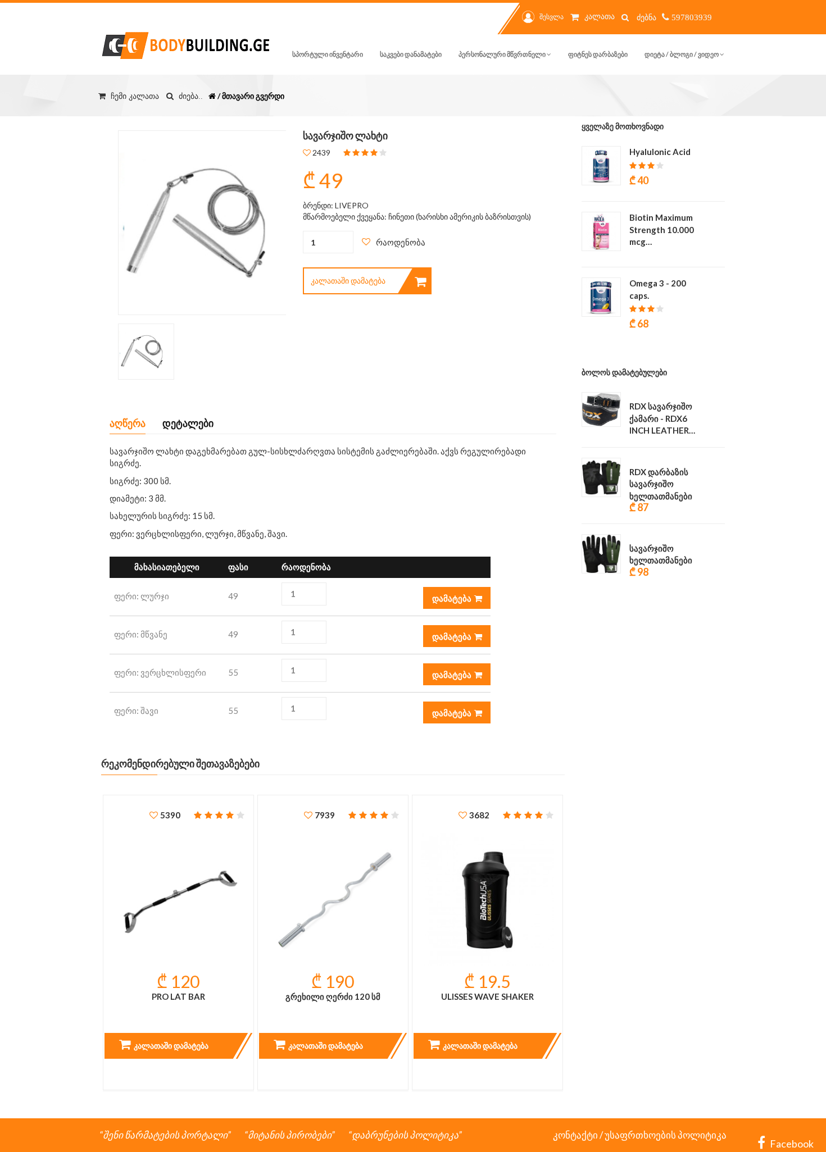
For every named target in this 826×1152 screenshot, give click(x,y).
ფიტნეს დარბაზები (598, 54)
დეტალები (188, 423)
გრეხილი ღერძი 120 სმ (332, 996)
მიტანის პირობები (290, 1135)
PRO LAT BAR (178, 996)
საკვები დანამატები (411, 54)
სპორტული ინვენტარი (327, 54)
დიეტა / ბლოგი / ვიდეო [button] (682, 54)
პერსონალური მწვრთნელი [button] (503, 54)
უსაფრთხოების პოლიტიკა (666, 1135)
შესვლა (551, 16)
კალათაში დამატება (348, 280)
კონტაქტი (575, 1135)
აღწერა (128, 423)
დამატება (451, 598)
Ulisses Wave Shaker (487, 996)
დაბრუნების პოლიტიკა (405, 1135)
